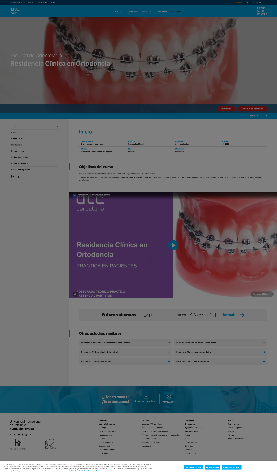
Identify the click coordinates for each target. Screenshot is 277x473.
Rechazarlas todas (212, 467)
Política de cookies (75, 471)
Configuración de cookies (193, 467)
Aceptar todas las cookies (231, 467)
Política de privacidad (89, 471)
